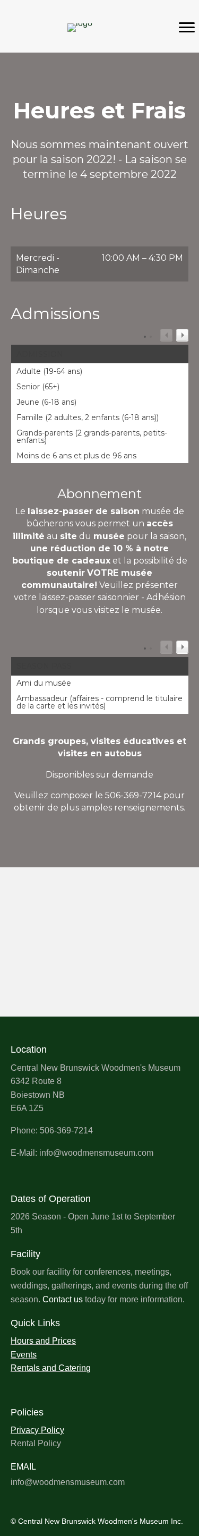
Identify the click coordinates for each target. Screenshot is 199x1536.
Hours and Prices (43, 1340)
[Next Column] (182, 335)
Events (24, 1354)
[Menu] (187, 28)
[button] (15, 1496)
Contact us (62, 1299)
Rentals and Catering (51, 1367)
